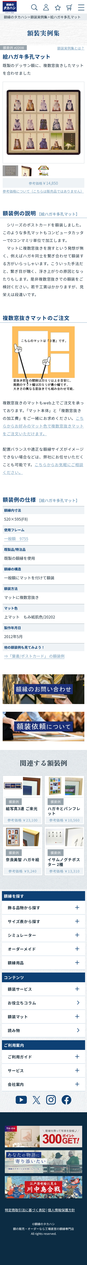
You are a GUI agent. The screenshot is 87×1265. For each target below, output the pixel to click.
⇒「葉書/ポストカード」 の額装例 (34, 656)
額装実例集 (38, 17)
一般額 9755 (16, 538)
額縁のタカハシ (16, 17)
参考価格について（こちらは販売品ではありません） (43, 191)
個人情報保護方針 (61, 1209)
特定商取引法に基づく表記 (25, 1209)
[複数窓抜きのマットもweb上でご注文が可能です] (43, 358)
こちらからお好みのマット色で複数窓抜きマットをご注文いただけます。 (43, 425)
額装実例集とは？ (70, 48)
